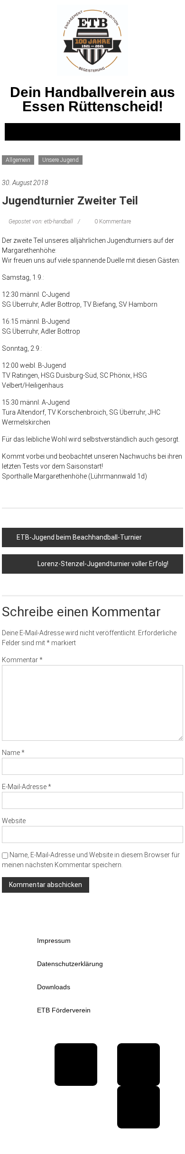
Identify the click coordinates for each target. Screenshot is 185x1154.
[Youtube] (138, 1064)
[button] (92, 132)
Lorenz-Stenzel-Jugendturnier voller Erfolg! (102, 564)
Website (14, 821)
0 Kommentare (112, 221)
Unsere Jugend (60, 160)
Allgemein (18, 160)
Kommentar (22, 660)
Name (13, 752)
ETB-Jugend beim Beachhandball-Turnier (79, 537)
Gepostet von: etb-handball (41, 221)
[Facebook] (76, 1064)
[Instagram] (138, 1107)
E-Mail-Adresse (26, 786)
